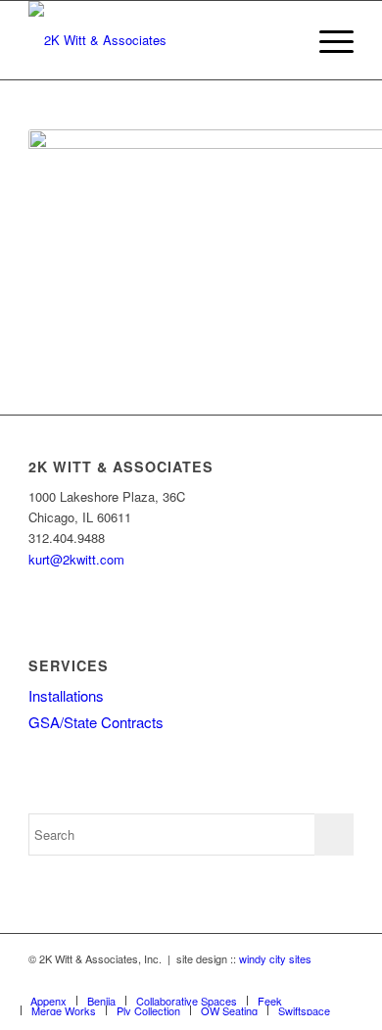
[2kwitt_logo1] (158, 40)
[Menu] (327, 40)
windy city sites (275, 958)
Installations (66, 695)
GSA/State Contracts (96, 721)
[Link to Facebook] (309, 980)
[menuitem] (327, 40)
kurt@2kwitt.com (76, 559)
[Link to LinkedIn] (339, 980)
